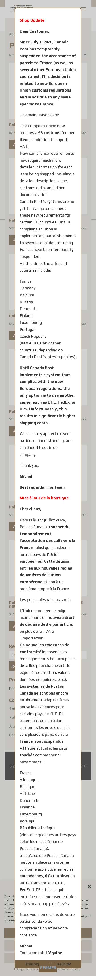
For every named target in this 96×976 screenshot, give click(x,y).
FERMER (48, 967)
